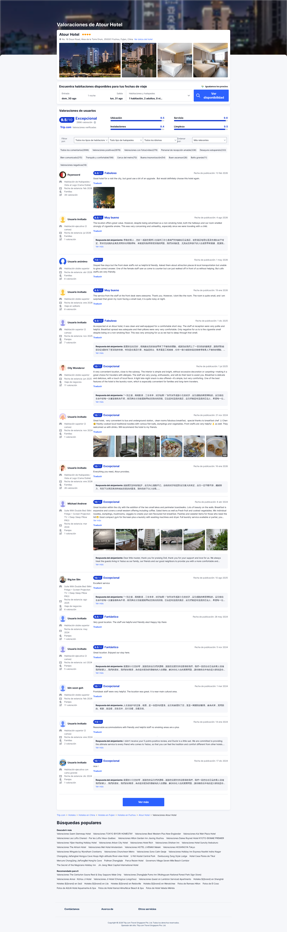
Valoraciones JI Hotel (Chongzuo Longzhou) (115, 879)
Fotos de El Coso (211, 883)
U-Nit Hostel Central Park (143, 856)
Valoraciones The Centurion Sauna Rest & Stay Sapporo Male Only (89, 874)
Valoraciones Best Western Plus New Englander (158, 833)
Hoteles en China (87, 815)
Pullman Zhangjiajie (113, 860)
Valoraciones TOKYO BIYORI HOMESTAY (113, 833)
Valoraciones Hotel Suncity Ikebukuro (200, 842)
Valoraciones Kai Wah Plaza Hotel (199, 833)
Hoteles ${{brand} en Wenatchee (159, 883)
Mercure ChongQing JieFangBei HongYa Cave (79, 860)
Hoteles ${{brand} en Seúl (69, 883)
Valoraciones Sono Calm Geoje (151, 851)
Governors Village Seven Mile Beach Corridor (167, 860)
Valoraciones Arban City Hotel (113, 842)
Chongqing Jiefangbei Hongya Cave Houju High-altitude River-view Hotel (92, 856)
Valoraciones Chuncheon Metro (119, 851)
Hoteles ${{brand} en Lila (96, 883)
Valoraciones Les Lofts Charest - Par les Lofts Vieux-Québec (86, 838)
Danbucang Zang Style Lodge (172, 856)
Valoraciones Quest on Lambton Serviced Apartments (165, 879)
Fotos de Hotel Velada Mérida (160, 888)
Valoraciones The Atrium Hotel (71, 847)
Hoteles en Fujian (106, 815)
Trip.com (61, 815)
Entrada (65, 93)
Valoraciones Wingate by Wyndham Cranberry (79, 851)
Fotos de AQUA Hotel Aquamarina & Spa (76, 888)
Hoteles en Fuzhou (127, 815)
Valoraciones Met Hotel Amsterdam (105, 847)
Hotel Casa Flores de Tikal (202, 856)
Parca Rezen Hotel (134, 860)
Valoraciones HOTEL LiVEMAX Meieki (143, 847)
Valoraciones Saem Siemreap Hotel (74, 833)
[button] (259, 4)
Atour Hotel (144, 815)
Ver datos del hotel (143, 39)
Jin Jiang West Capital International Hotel (118, 865)
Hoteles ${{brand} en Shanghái (208, 879)
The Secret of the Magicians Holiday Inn (76, 865)
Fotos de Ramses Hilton (189, 883)
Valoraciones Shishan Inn (167, 842)
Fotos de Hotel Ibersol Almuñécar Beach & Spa (121, 888)
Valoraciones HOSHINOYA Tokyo (179, 847)
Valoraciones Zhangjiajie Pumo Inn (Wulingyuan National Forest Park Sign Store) (162, 874)
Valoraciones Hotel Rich (141, 842)
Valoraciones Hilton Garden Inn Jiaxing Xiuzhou (141, 838)
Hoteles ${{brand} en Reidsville (126, 883)
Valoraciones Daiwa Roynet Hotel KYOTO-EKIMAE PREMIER (195, 838)
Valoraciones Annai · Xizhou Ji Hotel (74, 879)
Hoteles (72, 815)
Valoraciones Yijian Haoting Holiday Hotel (77, 842)
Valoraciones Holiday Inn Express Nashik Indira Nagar (195, 851)
